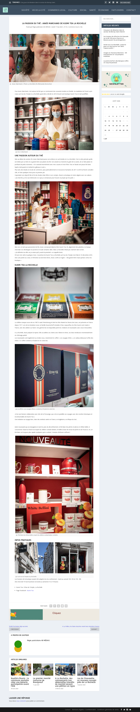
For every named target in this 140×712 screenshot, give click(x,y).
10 (105, 121)
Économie (103, 10)
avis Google (120, 94)
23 (127, 126)
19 (113, 126)
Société (25, 10)
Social (83, 10)
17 (105, 126)
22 (123, 126)
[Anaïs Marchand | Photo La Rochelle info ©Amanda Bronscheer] (54, 58)
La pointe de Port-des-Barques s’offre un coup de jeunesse (116, 61)
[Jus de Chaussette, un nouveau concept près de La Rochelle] (87, 670)
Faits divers (118, 10)
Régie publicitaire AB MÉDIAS (41, 27)
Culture (72, 10)
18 (109, 126)
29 (123, 130)
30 (127, 130)
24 (105, 130)
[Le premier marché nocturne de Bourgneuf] (43, 670)
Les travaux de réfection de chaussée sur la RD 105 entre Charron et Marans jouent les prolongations (116, 38)
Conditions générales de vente (108, 709)
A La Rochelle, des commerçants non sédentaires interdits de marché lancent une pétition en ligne (65, 682)
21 (120, 126)
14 (120, 121)
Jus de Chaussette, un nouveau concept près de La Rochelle (86, 680)
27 (116, 130)
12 (113, 121)
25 (109, 130)
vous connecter (21, 701)
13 (116, 121)
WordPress (40, 710)
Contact (131, 10)
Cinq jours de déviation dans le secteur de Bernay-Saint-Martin (114, 31)
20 (116, 126)
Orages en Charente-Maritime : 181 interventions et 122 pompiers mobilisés (115, 54)
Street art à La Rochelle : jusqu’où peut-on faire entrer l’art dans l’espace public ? (115, 46)
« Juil (105, 139)
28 (120, 130)
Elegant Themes (21, 710)
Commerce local (57, 10)
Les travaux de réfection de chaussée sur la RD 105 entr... (38, 2)
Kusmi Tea (30, 590)
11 (109, 121)
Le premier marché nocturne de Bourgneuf (41, 680)
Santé (92, 10)
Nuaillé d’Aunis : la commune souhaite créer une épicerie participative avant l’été (20, 682)
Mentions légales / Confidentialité (84, 709)
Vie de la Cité (38, 10)
